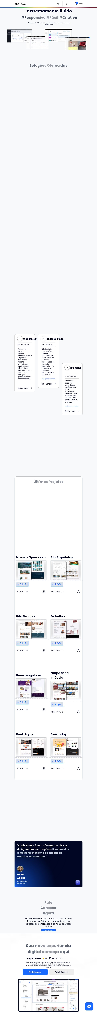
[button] (75, 3)
